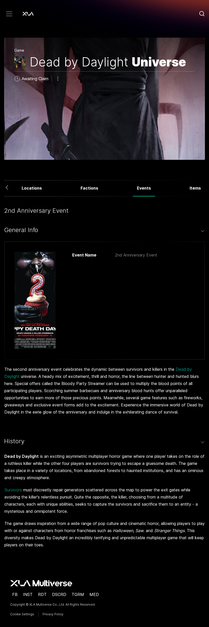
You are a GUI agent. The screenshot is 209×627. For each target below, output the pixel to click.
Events (144, 188)
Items (195, 188)
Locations (32, 188)
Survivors (13, 489)
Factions (89, 188)
